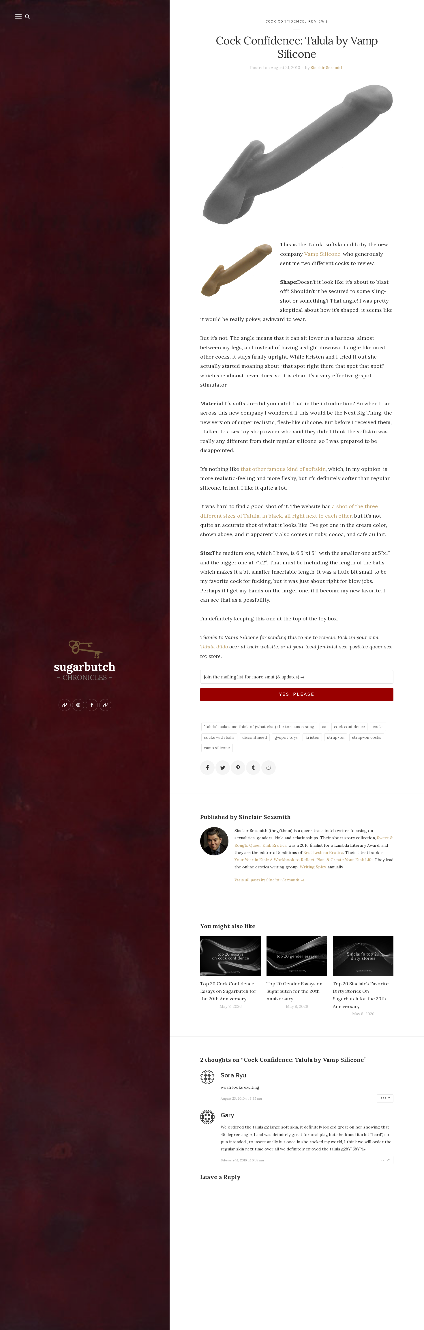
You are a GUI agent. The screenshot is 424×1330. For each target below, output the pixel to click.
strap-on (335, 737)
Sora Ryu (233, 1075)
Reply (385, 1098)
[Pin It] (238, 767)
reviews (318, 21)
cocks (378, 726)
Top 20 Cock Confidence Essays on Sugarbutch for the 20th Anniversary (228, 991)
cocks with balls (219, 737)
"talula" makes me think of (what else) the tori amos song (259, 726)
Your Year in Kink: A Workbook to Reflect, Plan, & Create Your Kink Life (303, 859)
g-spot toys (286, 737)
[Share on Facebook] (207, 767)
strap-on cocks (366, 737)
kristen (312, 737)
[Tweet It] (222, 767)
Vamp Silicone (322, 254)
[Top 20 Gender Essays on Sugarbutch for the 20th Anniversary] (297, 956)
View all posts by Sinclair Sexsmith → (269, 880)
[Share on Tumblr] (253, 767)
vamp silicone (217, 747)
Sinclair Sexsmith (327, 67)
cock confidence (285, 21)
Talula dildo (214, 646)
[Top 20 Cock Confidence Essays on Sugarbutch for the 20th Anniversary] (230, 956)
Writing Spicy (313, 867)
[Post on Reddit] (268, 767)
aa (324, 726)
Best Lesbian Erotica (323, 852)
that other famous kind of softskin (283, 469)
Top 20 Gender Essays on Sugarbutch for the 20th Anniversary (294, 991)
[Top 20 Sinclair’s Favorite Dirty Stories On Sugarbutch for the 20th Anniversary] (363, 956)
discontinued (254, 737)
